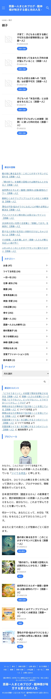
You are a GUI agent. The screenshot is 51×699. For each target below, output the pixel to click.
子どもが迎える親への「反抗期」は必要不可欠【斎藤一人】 (32, 79)
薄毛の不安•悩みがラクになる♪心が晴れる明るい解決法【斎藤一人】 (25, 208)
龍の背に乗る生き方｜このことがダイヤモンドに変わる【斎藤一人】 (25, 175)
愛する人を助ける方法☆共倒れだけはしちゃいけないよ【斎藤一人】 (25, 233)
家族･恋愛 (19, 669)
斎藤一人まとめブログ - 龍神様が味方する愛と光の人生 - (25, 7)
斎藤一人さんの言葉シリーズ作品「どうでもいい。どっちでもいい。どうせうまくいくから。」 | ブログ (25, 399)
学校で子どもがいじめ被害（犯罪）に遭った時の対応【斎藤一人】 (32, 122)
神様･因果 (22, 666)
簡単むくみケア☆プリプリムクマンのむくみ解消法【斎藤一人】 (25, 200)
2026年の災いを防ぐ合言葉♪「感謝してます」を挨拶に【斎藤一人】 (25, 225)
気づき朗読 (43, 666)
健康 (11, 669)
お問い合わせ (28, 673)
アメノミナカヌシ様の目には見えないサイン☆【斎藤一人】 (24, 216)
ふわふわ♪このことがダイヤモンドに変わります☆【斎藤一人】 (25, 249)
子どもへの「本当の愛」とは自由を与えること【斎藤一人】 (32, 100)
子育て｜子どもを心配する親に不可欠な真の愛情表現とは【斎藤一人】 (32, 37)
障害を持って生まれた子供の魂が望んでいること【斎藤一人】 (32, 59)
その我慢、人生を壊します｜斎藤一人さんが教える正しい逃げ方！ (25, 241)
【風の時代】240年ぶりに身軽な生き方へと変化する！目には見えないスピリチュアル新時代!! (25, 679)
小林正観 (30, 669)
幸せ (13, 666)
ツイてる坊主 (18, 473)
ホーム (6, 666)
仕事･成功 (32, 666)
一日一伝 (39, 669)
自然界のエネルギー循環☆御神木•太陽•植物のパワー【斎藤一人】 (24, 191)
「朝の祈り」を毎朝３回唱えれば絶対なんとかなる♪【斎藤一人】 (25, 183)
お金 (5, 669)
